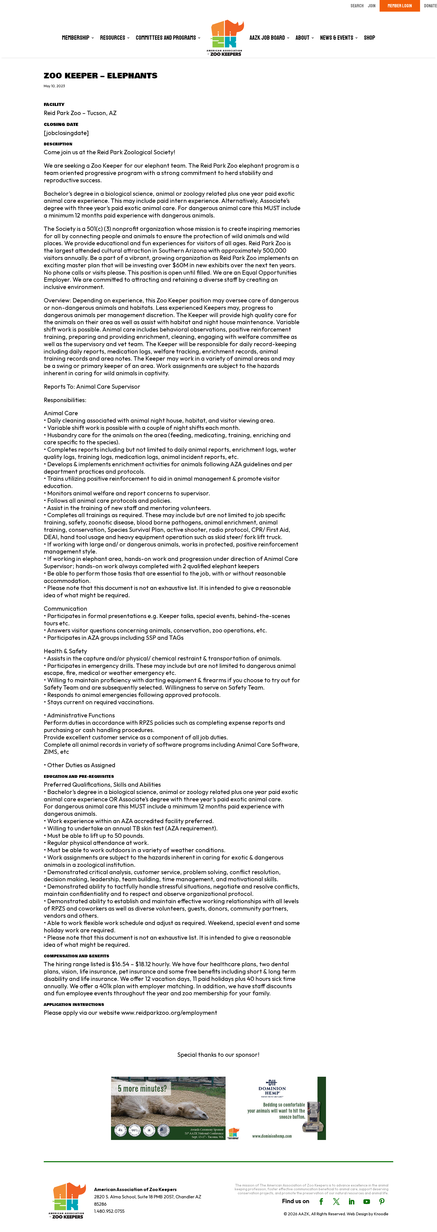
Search (357, 6)
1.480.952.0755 (109, 1211)
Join (372, 6)
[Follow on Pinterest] (381, 1201)
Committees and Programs (166, 37)
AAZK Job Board (267, 37)
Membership (76, 37)
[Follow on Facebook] (321, 1201)
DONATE (430, 6)
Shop (369, 37)
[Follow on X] (336, 1201)
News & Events (336, 37)
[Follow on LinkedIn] (351, 1201)
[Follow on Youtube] (366, 1201)
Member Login (400, 6)
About (303, 37)
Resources (112, 37)
